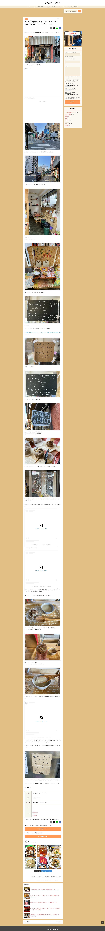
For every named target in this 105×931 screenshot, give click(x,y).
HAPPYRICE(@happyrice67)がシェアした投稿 (41, 544)
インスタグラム (47, 6)
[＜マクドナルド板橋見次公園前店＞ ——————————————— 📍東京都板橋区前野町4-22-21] (43, 863)
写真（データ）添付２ (70, 88)
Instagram (35, 813)
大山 (43, 876)
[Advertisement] (43, 12)
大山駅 (48, 876)
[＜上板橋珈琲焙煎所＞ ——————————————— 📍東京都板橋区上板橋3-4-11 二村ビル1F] (43, 851)
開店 (53, 876)
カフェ (33, 876)
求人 (69, 6)
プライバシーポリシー (52, 927)
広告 (72, 6)
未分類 (66, 121)
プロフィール (30, 6)
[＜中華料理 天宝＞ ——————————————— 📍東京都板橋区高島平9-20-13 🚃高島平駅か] (30, 863)
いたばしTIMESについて (70, 112)
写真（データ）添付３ (70, 92)
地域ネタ (67, 116)
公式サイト (35, 812)
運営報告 (67, 125)
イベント (59, 6)
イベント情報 (68, 114)
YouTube (54, 6)
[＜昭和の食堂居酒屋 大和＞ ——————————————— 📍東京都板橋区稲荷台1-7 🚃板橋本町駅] (55, 851)
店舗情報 (67, 120)
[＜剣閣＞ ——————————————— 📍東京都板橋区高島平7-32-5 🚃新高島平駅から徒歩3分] (30, 851)
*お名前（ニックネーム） (70, 52)
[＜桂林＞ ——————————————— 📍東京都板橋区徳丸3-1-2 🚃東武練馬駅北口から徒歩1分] (55, 863)
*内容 (66, 66)
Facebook (35, 815)
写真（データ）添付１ (70, 83)
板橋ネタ (64, 6)
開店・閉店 (40, 6)
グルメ (35, 6)
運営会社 (76, 6)
